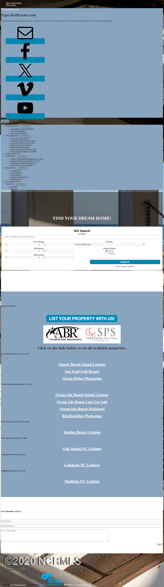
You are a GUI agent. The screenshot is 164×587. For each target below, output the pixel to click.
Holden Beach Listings (82, 432)
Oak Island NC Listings (82, 448)
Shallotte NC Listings (82, 481)
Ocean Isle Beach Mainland (82, 409)
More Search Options (125, 266)
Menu (6, 121)
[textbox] (83, 237)
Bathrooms (39, 255)
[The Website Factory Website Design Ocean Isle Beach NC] (52, 585)
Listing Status (109, 248)
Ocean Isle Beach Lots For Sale (82, 402)
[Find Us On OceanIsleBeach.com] (78, 585)
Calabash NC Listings (82, 465)
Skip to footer (11, 5)
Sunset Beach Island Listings (82, 364)
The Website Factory (18, 585)
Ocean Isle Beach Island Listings (82, 395)
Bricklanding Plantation (82, 416)
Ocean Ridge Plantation (82, 378)
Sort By (109, 242)
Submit (160, 544)
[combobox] (82, 237)
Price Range (39, 242)
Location (82, 234)
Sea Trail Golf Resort (82, 371)
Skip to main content (13, 3)
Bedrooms (39, 248)
